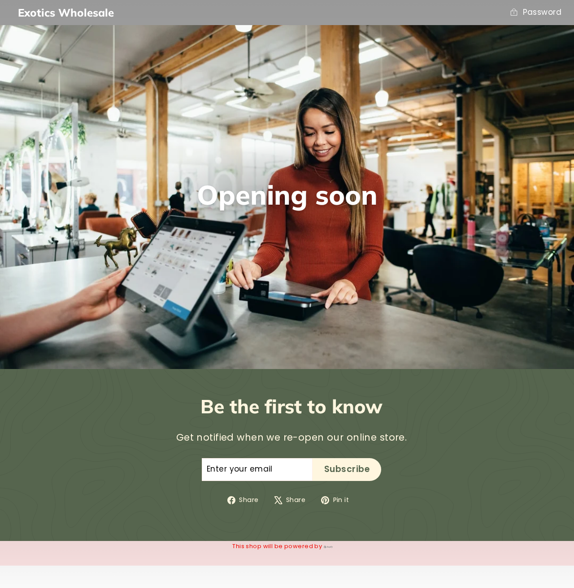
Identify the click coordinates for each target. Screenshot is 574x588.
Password (542, 12)
